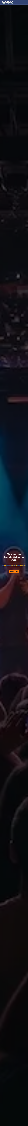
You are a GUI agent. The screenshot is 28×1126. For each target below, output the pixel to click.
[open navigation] (24, 2)
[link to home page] (7, 2)
